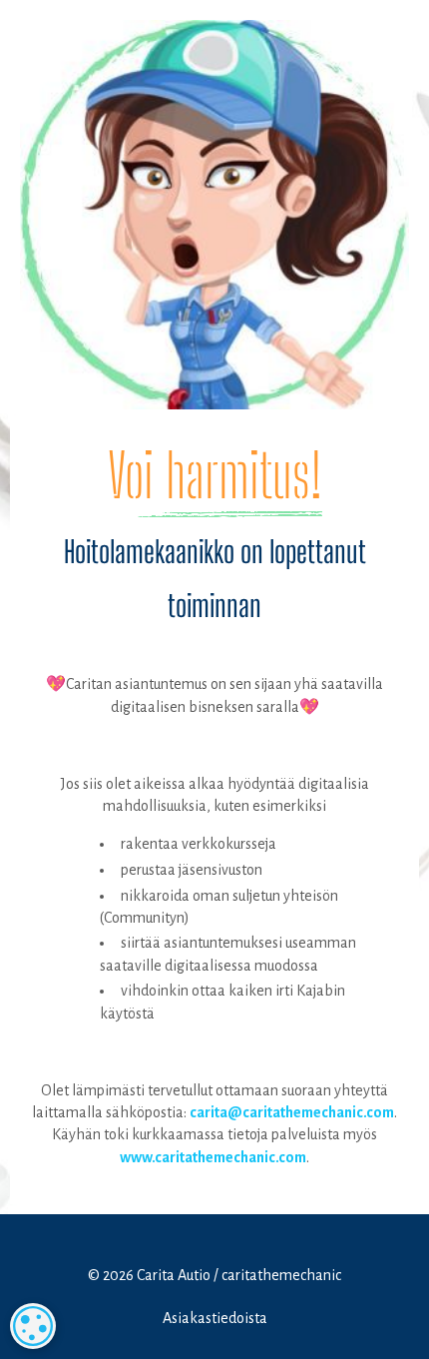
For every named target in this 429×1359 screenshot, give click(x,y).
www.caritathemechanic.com (213, 1157)
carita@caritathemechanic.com (292, 1112)
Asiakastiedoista (215, 1318)
